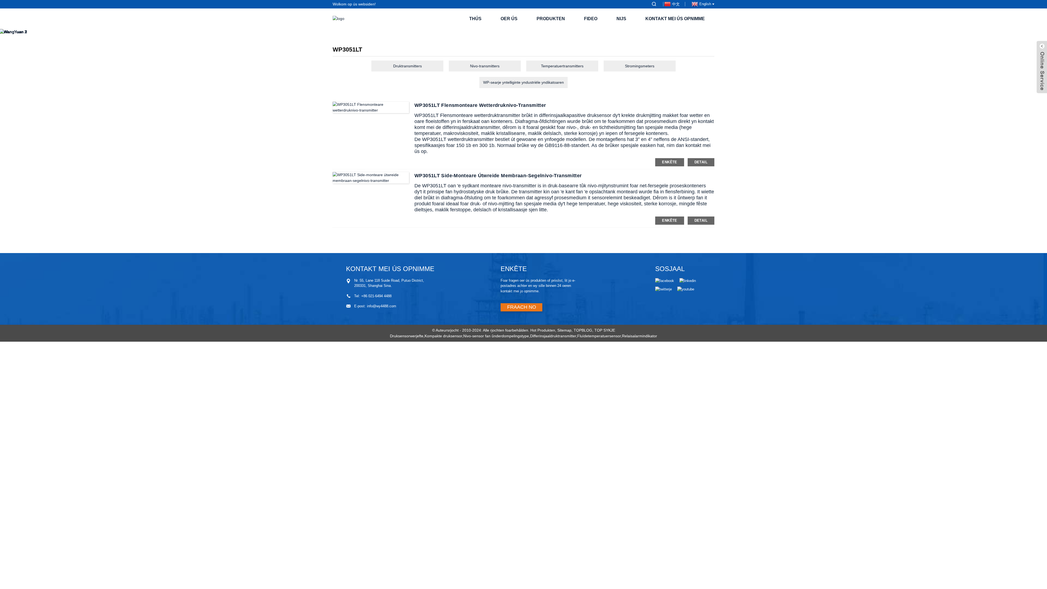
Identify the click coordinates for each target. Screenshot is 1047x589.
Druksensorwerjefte (406, 336)
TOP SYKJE (604, 330)
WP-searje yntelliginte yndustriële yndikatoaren (523, 82)
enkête (669, 162)
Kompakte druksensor (443, 336)
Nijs (621, 18)
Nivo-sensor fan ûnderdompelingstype (496, 336)
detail (701, 162)
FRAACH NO (521, 307)
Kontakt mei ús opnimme (675, 18)
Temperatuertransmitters (562, 66)
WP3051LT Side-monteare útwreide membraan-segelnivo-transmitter (498, 175)
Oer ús (509, 18)
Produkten (551, 18)
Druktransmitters (407, 66)
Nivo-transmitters (485, 66)
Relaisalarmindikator (639, 336)
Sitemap (564, 330)
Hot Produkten (542, 330)
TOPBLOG (583, 330)
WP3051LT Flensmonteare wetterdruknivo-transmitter (480, 105)
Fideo (590, 18)
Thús (475, 18)
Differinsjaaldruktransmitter (553, 336)
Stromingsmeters (639, 66)
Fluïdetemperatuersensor (599, 336)
